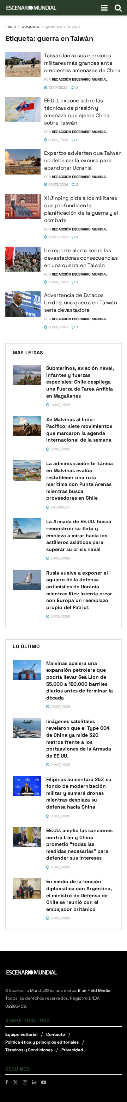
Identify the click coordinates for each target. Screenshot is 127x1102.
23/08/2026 (59, 616)
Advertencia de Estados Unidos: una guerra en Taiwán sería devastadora (80, 302)
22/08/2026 (59, 449)
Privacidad (72, 1050)
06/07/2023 (57, 237)
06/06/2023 (57, 327)
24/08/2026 (59, 405)
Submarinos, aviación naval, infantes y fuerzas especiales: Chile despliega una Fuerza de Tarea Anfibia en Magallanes (80, 382)
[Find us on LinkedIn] (34, 1082)
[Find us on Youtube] (43, 1082)
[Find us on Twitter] (15, 1082)
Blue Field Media (94, 990)
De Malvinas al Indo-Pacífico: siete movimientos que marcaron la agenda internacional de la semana (79, 429)
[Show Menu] (104, 7)
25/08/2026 (59, 706)
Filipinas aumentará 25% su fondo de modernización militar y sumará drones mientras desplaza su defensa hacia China (78, 793)
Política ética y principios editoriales (42, 1042)
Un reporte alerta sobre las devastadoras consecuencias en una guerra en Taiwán (80, 257)
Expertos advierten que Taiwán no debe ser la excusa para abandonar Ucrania (82, 160)
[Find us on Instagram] (25, 1082)
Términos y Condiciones (29, 1050)
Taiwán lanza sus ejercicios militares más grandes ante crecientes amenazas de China (82, 63)
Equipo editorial (21, 1034)
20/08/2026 (59, 558)
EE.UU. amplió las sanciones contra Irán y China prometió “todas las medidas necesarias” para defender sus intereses (79, 844)
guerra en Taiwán (62, 26)
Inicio (10, 26)
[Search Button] (118, 7)
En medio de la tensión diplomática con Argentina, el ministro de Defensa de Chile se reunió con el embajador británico (79, 895)
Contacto (55, 1034)
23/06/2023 (57, 282)
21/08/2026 (59, 507)
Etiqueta (31, 26)
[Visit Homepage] (31, 8)
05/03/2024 (57, 184)
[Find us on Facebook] (6, 1082)
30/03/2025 (57, 140)
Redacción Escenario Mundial (79, 79)
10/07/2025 (57, 87)
